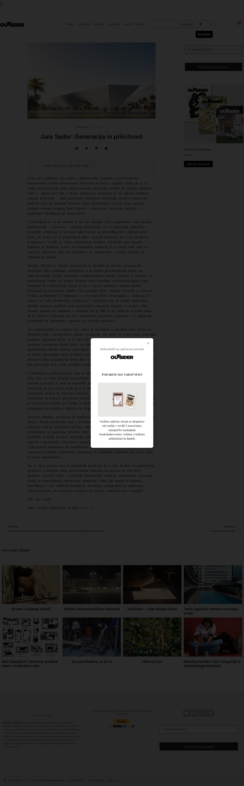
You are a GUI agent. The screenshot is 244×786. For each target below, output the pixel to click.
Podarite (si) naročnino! (122, 374)
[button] (148, 343)
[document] (122, 393)
